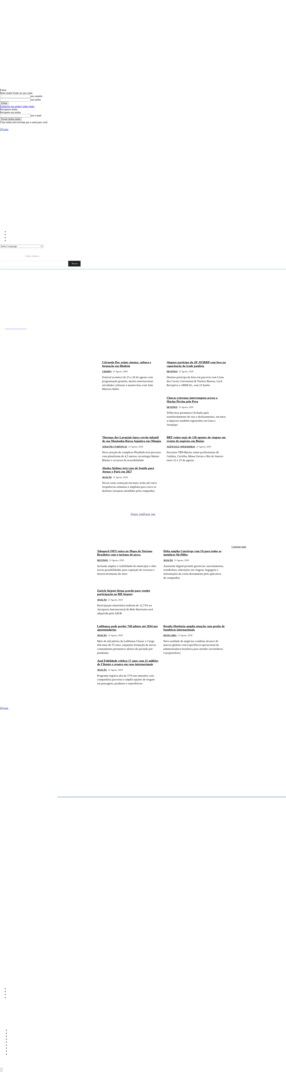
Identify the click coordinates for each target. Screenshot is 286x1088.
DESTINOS (172, 371)
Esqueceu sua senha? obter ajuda (17, 106)
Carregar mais (239, 546)
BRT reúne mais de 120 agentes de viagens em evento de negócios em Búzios (196, 439)
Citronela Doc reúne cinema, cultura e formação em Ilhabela (126, 364)
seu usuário (36, 96)
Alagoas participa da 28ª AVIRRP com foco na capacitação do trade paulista (196, 364)
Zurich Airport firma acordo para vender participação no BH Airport (123, 592)
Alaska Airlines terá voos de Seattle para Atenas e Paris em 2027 (128, 469)
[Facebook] (2, 255)
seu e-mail (36, 115)
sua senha (36, 99)
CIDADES (107, 371)
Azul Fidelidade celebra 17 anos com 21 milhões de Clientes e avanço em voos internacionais (127, 662)
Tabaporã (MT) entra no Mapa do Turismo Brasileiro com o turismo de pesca (124, 552)
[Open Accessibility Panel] (1, 1069)
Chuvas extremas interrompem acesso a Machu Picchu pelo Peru (192, 399)
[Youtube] (21, 255)
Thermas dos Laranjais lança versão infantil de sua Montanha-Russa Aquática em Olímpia (131, 439)
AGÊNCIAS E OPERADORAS (181, 446)
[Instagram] (8, 255)
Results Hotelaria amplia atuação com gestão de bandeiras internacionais (194, 628)
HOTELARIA (169, 635)
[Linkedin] (15, 255)
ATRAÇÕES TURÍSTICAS (114, 446)
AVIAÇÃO (107, 477)
